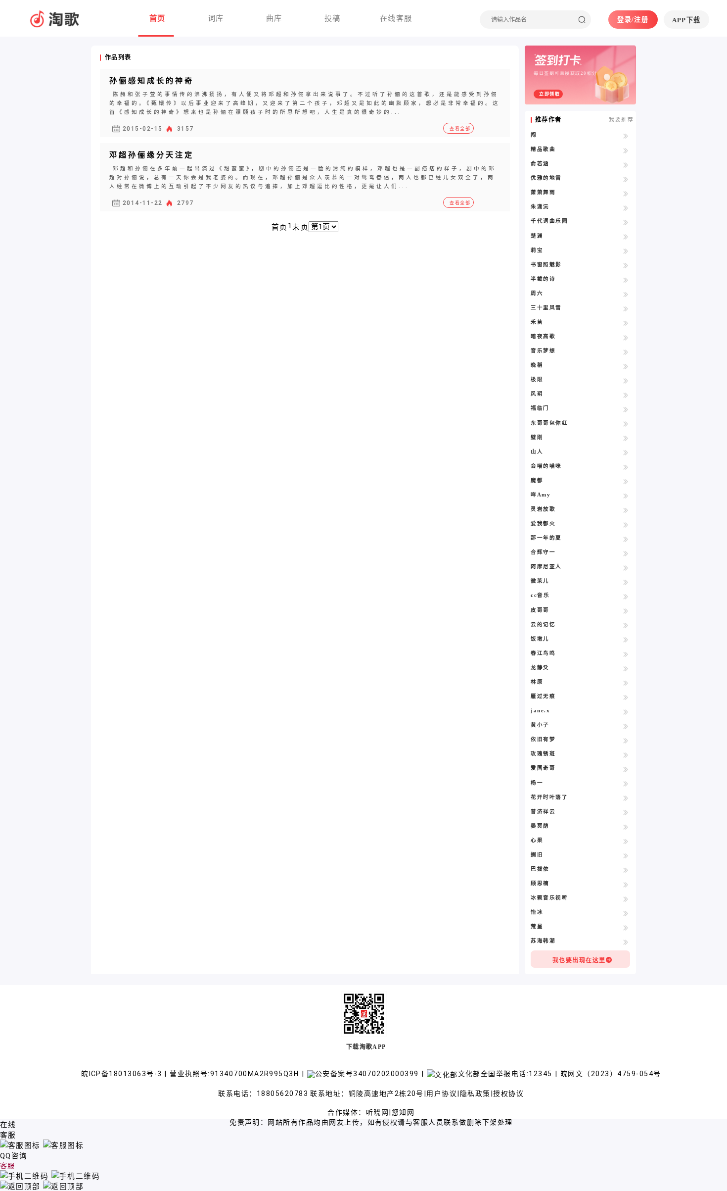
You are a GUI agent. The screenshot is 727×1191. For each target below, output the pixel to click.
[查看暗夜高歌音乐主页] (626, 337)
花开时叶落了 (549, 797)
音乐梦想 (543, 350)
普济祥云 (543, 811)
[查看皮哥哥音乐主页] (626, 610)
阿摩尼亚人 (546, 566)
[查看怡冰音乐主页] (626, 912)
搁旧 (537, 854)
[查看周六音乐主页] (626, 294)
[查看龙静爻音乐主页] (626, 668)
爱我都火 (543, 523)
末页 (300, 227)
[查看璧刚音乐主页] (626, 438)
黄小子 (540, 725)
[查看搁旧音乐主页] (626, 855)
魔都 (537, 480)
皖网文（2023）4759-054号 (610, 1074)
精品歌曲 (543, 149)
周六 (537, 293)
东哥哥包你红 (549, 423)
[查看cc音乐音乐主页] (626, 596)
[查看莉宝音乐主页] (626, 251)
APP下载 (686, 20)
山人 (537, 451)
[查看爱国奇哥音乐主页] (626, 768)
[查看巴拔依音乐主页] (626, 869)
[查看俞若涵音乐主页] (626, 164)
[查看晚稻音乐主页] (626, 365)
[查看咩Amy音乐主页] (626, 495)
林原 (537, 682)
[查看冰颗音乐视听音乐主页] (626, 898)
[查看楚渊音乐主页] (626, 236)
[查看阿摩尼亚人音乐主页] (626, 567)
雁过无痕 (543, 696)
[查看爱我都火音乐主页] (626, 524)
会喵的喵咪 (546, 466)
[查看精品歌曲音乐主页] (626, 150)
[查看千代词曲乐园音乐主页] (626, 221)
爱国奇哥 (543, 768)
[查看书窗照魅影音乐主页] (626, 265)
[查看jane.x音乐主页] (626, 711)
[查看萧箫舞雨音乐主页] (626, 193)
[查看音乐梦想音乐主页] (626, 351)
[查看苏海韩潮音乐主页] (626, 941)
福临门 (540, 408)
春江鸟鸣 (543, 653)
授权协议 (508, 1093)
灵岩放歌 (543, 509)
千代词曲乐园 (549, 221)
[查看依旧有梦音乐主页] (626, 740)
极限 (537, 379)
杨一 (537, 783)
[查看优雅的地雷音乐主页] (626, 178)
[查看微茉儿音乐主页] (626, 581)
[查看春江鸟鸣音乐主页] (626, 653)
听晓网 (377, 1112)
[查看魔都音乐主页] (626, 481)
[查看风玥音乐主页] (626, 394)
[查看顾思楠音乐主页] (626, 884)
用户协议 (441, 1093)
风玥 (537, 394)
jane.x (540, 710)
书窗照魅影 (546, 264)
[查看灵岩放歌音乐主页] (626, 509)
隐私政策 (475, 1093)
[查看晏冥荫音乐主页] (626, 826)
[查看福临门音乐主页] (626, 408)
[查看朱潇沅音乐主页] (626, 207)
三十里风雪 (546, 307)
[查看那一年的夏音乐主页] (626, 538)
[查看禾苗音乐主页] (626, 322)
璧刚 (537, 437)
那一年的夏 (546, 538)
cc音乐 (540, 595)
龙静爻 (540, 667)
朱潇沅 (540, 206)
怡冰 (537, 912)
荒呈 (537, 926)
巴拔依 (540, 869)
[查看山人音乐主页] (626, 452)
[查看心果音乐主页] (626, 841)
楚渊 (537, 236)
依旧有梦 (543, 739)
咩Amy (540, 494)
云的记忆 (543, 624)
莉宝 (537, 250)
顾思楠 (540, 883)
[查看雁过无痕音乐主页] (626, 697)
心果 (537, 840)
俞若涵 (540, 163)
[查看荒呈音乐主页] (626, 927)
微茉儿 (540, 581)
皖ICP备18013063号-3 (122, 1074)
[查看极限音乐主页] (626, 380)
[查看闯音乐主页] (626, 135)
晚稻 (537, 365)
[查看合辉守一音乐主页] (626, 552)
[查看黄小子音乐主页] (626, 725)
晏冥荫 (540, 826)
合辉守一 (543, 552)
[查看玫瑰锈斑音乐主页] (626, 754)
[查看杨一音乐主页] (626, 783)
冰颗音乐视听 (549, 897)
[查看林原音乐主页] (626, 682)
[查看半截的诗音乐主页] (626, 279)
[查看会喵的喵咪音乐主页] (626, 466)
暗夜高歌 (543, 336)
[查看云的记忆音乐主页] (626, 625)
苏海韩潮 (543, 940)
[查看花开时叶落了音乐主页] (626, 798)
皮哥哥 (540, 610)
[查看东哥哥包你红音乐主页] (626, 423)
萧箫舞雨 (543, 192)
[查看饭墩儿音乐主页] (626, 639)
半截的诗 (543, 279)
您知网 (403, 1112)
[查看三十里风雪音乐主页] (626, 308)
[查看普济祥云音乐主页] (626, 812)
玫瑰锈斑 (543, 753)
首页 (280, 227)
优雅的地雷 (546, 178)
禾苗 (537, 322)
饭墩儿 (540, 639)
